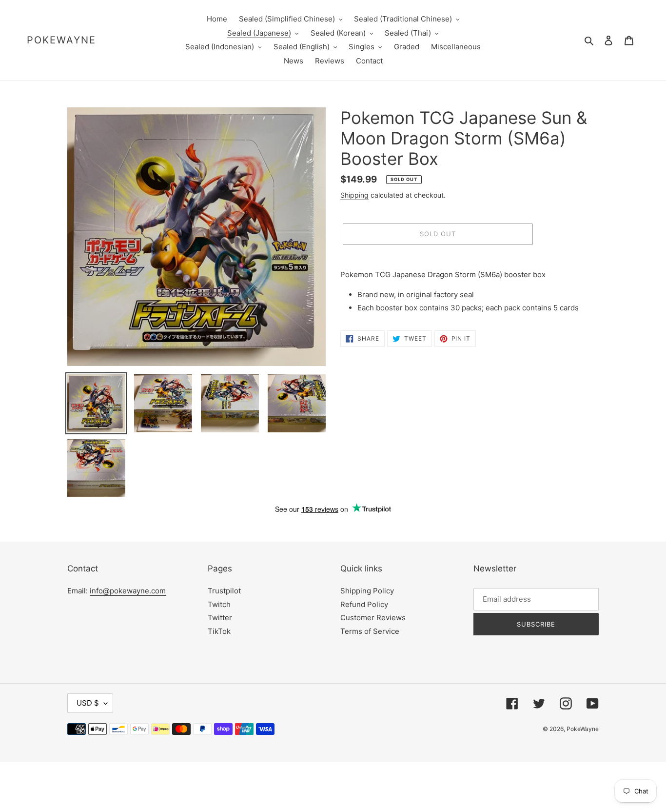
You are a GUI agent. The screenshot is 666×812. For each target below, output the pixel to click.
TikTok (219, 631)
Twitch (219, 604)
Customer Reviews (373, 617)
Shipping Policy (367, 590)
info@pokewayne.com (128, 590)
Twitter (220, 617)
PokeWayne (61, 40)
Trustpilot (224, 590)
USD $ (88, 703)
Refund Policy (364, 604)
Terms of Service (369, 631)
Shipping (354, 195)
